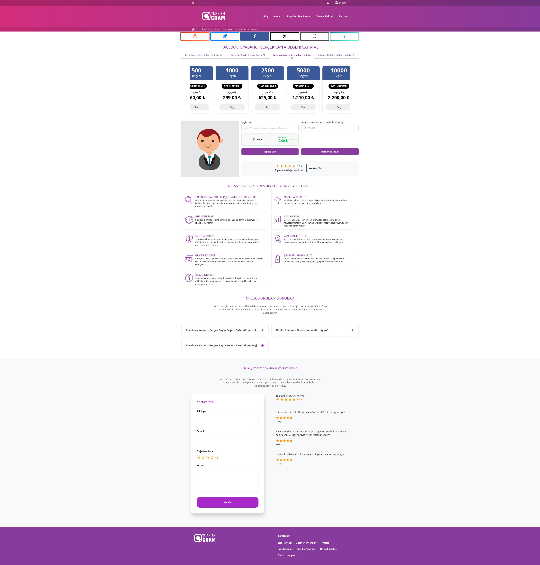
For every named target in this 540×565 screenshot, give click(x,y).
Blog (265, 16)
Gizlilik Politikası (306, 549)
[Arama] (328, 3)
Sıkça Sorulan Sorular (299, 16)
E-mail (200, 431)
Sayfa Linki (246, 122)
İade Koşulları (285, 549)
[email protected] (203, 2)
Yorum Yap (316, 168)
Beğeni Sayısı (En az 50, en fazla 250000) (322, 122)
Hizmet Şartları (328, 549)
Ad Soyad (202, 411)
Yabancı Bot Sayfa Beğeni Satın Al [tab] (336, 55)
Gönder (228, 502)
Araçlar (277, 16)
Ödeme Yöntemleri (306, 542)
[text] (217, 457)
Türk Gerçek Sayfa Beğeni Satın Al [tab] (203, 55)
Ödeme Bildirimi (325, 16)
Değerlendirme (205, 451)
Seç (196, 107)
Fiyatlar (324, 542)
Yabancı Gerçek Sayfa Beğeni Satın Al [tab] (292, 56)
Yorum (200, 465)
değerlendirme (289, 170)
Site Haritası (285, 542)
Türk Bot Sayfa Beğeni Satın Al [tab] (248, 55)
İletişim (343, 16)
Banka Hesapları (287, 555)
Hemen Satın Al (330, 151)
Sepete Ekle (270, 151)
